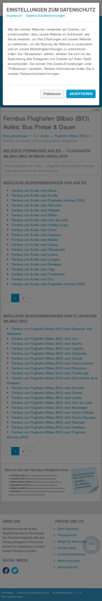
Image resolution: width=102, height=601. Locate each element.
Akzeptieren (81, 93)
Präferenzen (52, 93)
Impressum (14, 15)
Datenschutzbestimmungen (45, 15)
